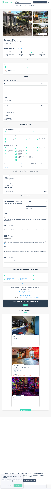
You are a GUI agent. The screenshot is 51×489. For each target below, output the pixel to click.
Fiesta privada (18, 5)
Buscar (25, 305)
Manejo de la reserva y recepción (36, 201)
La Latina (6, 177)
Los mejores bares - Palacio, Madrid (25, 292)
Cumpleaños (20, 148)
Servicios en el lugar (36, 208)
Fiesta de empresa (32, 5)
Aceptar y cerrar (18, 485)
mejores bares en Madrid (23, 163)
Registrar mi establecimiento (40, 2)
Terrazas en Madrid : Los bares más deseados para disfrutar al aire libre (25, 275)
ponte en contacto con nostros (32, 297)
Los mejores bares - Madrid (25, 295)
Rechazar (10, 485)
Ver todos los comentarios (25, 264)
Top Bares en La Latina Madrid (11, 275)
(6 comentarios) (18, 48)
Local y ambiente (36, 205)
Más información (5, 482)
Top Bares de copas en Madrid (40, 275)
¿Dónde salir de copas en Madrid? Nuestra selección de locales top (40, 278)
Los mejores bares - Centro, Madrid (25, 294)
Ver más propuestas (25, 410)
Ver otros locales (25, 283)
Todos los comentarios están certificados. (13, 203)
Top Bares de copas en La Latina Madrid (10, 279)
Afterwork (25, 5)
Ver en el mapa (7, 181)
